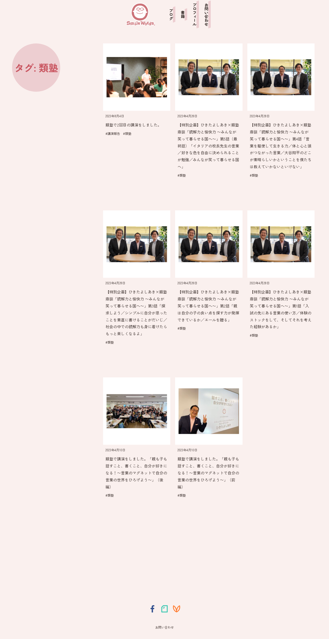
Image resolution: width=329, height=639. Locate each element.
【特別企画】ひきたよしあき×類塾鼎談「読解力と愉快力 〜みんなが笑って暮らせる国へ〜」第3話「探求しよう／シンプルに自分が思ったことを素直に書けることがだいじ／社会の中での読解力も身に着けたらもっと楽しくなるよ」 (136, 312)
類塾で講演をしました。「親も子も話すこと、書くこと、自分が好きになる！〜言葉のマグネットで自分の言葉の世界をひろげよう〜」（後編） (136, 472)
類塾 (128, 133)
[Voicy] (177, 608)
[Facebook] (152, 608)
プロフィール (194, 14)
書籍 (183, 14)
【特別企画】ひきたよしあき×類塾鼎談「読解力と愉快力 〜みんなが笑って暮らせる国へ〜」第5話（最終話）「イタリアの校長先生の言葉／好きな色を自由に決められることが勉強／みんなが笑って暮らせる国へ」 (208, 145)
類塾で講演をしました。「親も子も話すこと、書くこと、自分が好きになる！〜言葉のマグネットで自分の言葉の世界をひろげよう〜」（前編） (208, 472)
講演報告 (113, 133)
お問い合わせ (206, 14)
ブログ (171, 14)
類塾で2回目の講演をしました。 (133, 125)
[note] (164, 608)
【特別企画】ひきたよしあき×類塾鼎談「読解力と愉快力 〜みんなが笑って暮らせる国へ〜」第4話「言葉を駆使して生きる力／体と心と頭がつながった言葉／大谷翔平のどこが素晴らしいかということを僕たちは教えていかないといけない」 (280, 145)
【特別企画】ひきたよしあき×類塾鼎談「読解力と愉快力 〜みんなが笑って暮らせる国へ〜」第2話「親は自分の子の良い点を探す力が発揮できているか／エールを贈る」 (208, 305)
